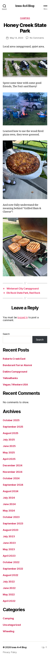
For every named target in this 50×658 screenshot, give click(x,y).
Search (6, 334)
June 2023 (9, 542)
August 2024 (10, 491)
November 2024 (12, 471)
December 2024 (12, 465)
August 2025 (10, 433)
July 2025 (9, 439)
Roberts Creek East (14, 358)
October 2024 (11, 478)
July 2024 (9, 497)
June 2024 (9, 504)
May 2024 (9, 510)
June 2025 (9, 446)
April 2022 (9, 601)
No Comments (37, 38)
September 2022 (13, 568)
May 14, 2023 (16, 38)
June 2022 (9, 588)
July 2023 (9, 536)
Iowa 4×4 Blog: (19, 647)
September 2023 (13, 523)
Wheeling (8, 631)
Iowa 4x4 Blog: (25, 5)
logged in (23, 317)
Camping (25, 18)
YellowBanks (10, 378)
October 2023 (11, 517)
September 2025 (13, 426)
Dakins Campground (15, 371)
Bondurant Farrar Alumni (17, 365)
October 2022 (11, 562)
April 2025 (9, 459)
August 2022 (10, 575)
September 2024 (13, 484)
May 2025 (9, 452)
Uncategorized (12, 624)
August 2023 (10, 530)
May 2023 (9, 549)
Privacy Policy (10, 652)
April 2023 (9, 555)
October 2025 (11, 420)
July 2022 (9, 581)
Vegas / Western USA (15, 384)
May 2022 (9, 594)
